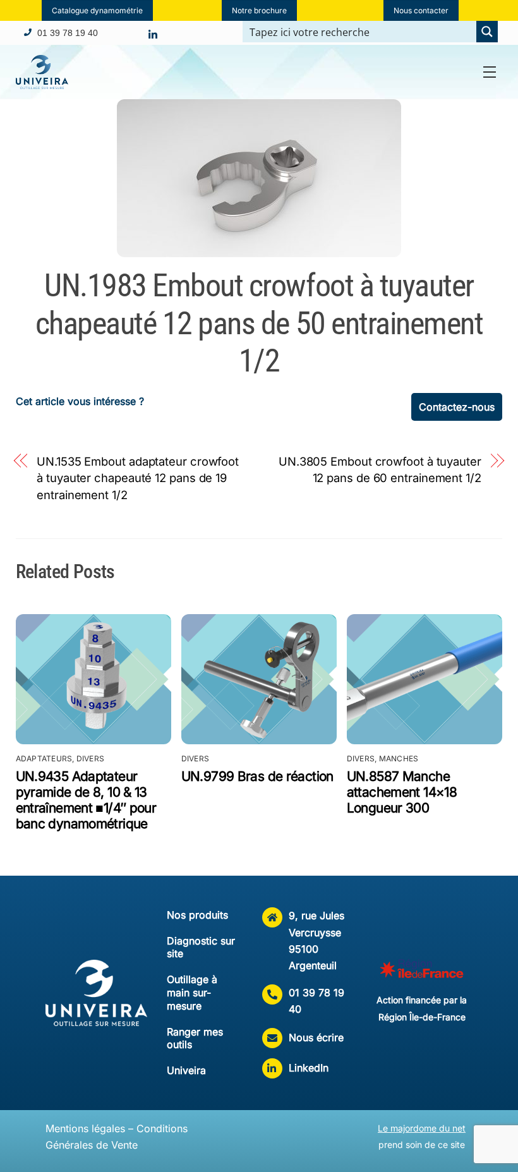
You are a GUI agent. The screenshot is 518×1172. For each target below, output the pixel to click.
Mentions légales (85, 1128)
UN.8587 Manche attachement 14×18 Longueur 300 (402, 792)
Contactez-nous (457, 407)
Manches (399, 758)
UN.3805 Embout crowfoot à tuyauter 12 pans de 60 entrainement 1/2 (380, 469)
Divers (90, 758)
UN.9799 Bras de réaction (257, 776)
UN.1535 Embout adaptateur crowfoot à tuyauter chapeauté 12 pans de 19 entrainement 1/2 (138, 478)
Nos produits (197, 915)
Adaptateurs (44, 758)
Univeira (186, 1070)
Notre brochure (259, 10)
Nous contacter (421, 10)
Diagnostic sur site (201, 947)
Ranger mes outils (195, 1038)
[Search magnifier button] (487, 31)
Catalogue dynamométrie (97, 10)
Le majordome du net (422, 1128)
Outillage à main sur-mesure (192, 992)
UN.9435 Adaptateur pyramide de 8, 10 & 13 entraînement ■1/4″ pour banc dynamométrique (86, 799)
